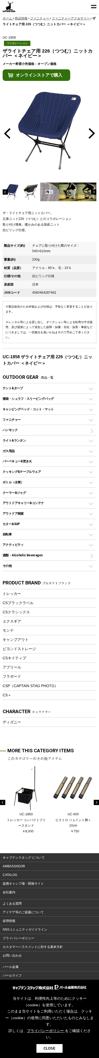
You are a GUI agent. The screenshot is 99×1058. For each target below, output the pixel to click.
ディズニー (12, 722)
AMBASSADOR (14, 866)
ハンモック (10, 430)
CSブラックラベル (18, 603)
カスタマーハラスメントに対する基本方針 (33, 947)
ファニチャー (12, 420)
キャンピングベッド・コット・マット (28, 409)
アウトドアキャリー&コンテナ (23, 503)
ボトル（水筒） (13, 482)
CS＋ (7, 695)
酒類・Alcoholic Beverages (23, 555)
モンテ (8, 630)
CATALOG (10, 875)
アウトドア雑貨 (13, 513)
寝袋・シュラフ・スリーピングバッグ (28, 399)
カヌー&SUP (11, 524)
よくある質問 (12, 903)
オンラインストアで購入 (39, 75)
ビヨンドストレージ (19, 649)
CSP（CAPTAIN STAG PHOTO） (30, 686)
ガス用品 (9, 451)
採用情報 (9, 921)
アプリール (12, 667)
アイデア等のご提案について (23, 912)
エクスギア (12, 621)
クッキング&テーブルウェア (22, 472)
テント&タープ (13, 388)
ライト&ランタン (14, 440)
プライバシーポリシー (18, 938)
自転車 (7, 534)
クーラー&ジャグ (14, 493)
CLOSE (49, 1048)
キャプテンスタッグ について (24, 857)
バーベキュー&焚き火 (17, 461)
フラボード (12, 676)
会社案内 (9, 892)
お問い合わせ (12, 955)
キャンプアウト (16, 639)
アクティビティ (13, 545)
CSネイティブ (14, 658)
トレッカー (12, 594)
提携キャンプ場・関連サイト (23, 883)
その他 (7, 566)
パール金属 (10, 967)
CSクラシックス (16, 612)
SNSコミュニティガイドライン (25, 929)
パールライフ (12, 975)
